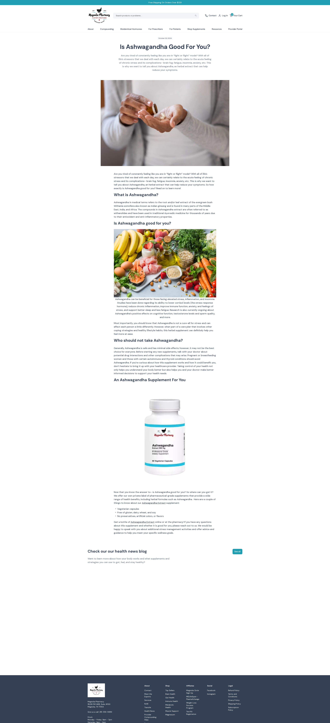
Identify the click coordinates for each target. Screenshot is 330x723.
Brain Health (170, 694)
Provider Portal (235, 29)
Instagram (211, 694)
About (90, 29)
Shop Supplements (196, 29)
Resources (217, 29)
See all (237, 551)
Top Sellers (169, 690)
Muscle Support (172, 711)
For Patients (175, 29)
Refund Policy (233, 690)
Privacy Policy (234, 700)
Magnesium (170, 714)
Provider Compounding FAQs (150, 717)
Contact (147, 690)
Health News (149, 711)
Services (147, 700)
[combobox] (156, 16)
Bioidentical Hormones (131, 29)
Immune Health (171, 701)
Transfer (147, 707)
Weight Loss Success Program (191, 705)
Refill (146, 704)
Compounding (107, 29)
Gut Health (169, 697)
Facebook (211, 690)
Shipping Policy (234, 704)
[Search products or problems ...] (196, 15)
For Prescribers (155, 29)
